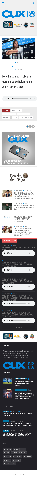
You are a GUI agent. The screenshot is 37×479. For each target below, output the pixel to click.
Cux (17, 449)
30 (30, 390)
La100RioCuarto (9, 114)
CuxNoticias (16, 110)
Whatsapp (18, 456)
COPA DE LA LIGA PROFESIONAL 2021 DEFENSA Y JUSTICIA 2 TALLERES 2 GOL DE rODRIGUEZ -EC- (17, 264)
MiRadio (17, 460)
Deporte (8, 456)
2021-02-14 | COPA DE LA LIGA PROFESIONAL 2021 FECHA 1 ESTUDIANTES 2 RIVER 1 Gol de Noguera (23, 218)
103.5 (7, 453)
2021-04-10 (7, 245)
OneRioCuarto (23, 114)
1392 (21, 421)
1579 (21, 411)
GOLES (15, 293)
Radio (15, 117)
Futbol (23, 453)
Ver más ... (18, 327)
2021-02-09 (19, 226)
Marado (8, 460)
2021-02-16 (19, 190)
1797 (21, 430)
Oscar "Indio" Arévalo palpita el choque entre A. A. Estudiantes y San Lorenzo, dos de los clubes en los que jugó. (24, 395)
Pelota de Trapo (29, 190)
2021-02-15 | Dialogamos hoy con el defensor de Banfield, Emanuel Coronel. (24, 207)
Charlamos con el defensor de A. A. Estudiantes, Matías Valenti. (24, 383)
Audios (26, 203)
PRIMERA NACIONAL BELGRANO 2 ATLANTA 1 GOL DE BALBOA (18, 248)
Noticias (6, 117)
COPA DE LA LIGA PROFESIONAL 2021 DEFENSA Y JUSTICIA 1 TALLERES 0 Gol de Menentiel (17, 315)
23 (30, 379)
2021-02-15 (19, 203)
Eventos (28, 456)
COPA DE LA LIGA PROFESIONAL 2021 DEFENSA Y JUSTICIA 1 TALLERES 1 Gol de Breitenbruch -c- (17, 298)
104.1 (24, 449)
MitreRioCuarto (26, 117)
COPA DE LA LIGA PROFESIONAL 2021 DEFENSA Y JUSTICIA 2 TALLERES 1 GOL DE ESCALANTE (17, 281)
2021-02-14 (19, 214)
